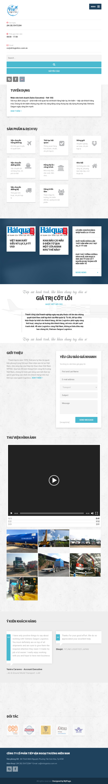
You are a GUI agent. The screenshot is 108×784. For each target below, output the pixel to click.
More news (81, 272)
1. (9, 518)
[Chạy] (11, 513)
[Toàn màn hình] (96, 513)
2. (9, 521)
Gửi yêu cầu (54, 71)
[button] (54, 480)
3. (9, 524)
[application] (54, 480)
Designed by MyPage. (61, 781)
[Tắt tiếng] (92, 513)
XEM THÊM (15, 111)
